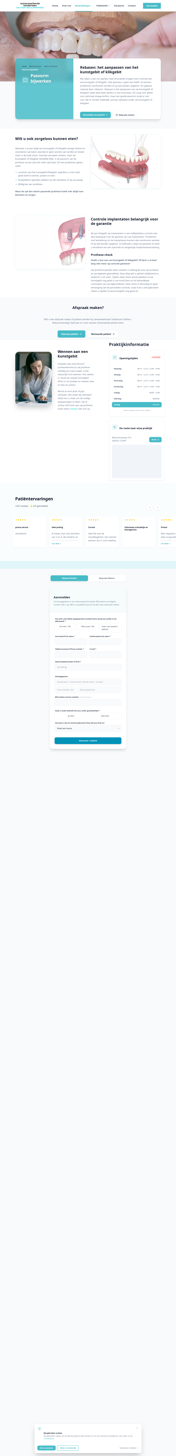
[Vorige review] (149, 507)
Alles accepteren (46, 1448)
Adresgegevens (61, 676)
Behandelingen (82, 5)
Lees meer (55, 544)
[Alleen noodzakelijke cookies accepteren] (137, 1428)
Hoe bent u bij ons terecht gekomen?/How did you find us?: (80, 723)
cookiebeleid (49, 1438)
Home (55, 5)
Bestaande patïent (101, 334)
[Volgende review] (157, 507)
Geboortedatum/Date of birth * (68, 662)
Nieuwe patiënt (69, 334)
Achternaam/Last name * (100, 636)
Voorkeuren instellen (128, 1448)
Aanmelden (151, 5)
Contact (132, 5)
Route (154, 439)
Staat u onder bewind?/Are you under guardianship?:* (77, 711)
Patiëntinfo (102, 5)
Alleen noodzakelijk (68, 1448)
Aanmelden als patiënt (94, 115)
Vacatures (119, 5)
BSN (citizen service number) (73, 697)
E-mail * (93, 649)
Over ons (66, 5)
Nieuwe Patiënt (69, 578)
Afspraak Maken (107, 578)
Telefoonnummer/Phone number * (69, 649)
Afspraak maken (127, 115)
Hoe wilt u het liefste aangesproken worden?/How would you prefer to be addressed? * (85, 620)
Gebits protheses (51, 66)
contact (74, 408)
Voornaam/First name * (65, 636)
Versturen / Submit (88, 740)
